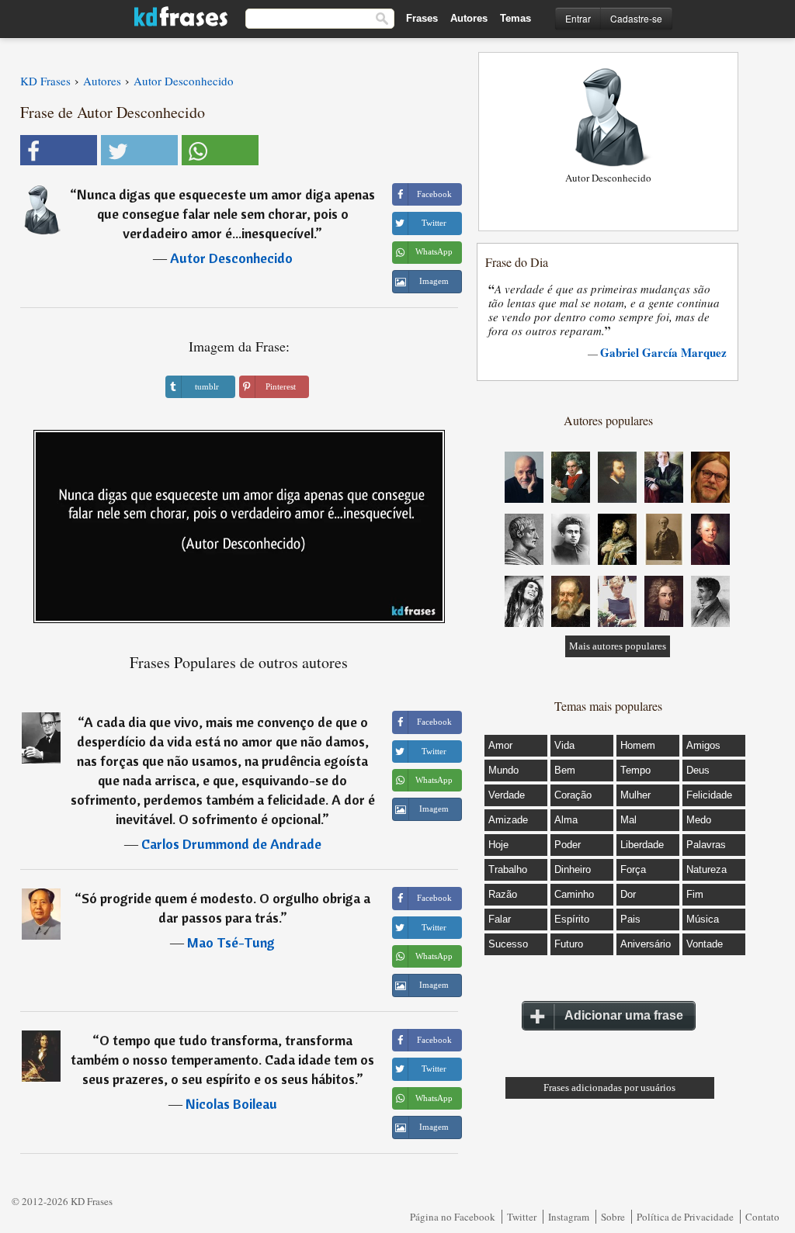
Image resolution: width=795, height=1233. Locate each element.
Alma (566, 820)
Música (702, 919)
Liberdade (642, 844)
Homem (637, 745)
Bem (564, 770)
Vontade (704, 944)
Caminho (574, 894)
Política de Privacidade (685, 1217)
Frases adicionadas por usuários (609, 1087)
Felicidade (709, 795)
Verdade (506, 795)
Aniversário (645, 944)
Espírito (571, 919)
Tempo (635, 770)
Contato (762, 1217)
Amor (500, 745)
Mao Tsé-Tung (231, 942)
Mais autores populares (617, 646)
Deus (698, 770)
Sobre (613, 1217)
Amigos (703, 745)
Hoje (498, 844)
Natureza (706, 869)
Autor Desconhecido (231, 258)
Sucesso (508, 944)
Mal (628, 820)
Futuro (568, 944)
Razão (502, 894)
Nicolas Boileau (231, 1104)
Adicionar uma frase (623, 1015)
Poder (567, 844)
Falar (499, 919)
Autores (469, 18)
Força (633, 869)
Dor (628, 894)
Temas (515, 18)
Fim (694, 894)
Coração (573, 795)
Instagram (568, 1217)
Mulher (635, 795)
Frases (422, 18)
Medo (698, 820)
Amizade (508, 820)
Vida (564, 745)
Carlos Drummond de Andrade (231, 844)
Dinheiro (572, 869)
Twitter (521, 1217)
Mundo (503, 770)
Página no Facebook (452, 1217)
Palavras (706, 844)
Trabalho (507, 869)
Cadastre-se (636, 18)
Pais (630, 919)
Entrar (578, 18)
